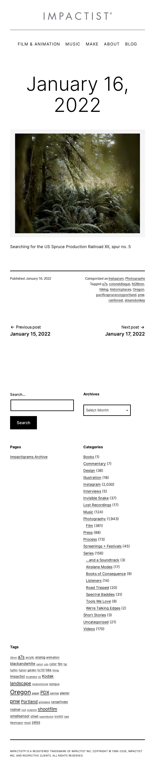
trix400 (58, 716)
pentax (54, 693)
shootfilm (47, 709)
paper (35, 693)
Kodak (48, 676)
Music (88, 512)
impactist (17, 676)
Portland (29, 701)
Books (88, 457)
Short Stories (94, 615)
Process (90, 539)
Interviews (92, 491)
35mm (13, 657)
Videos (89, 629)
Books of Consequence (106, 574)
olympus (54, 683)
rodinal (15, 709)
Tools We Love (98, 601)
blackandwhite (22, 663)
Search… (17, 394)
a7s (104, 284)
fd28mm (138, 284)
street (34, 716)
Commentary (94, 464)
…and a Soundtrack (102, 560)
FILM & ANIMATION (39, 44)
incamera (31, 676)
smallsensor (19, 716)
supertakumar (46, 716)
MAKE (92, 44)
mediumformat (40, 684)
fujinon (22, 670)
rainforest (116, 300)
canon (39, 664)
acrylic (30, 657)
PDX (44, 692)
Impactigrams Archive (28, 457)
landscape (20, 683)
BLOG (131, 44)
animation (52, 657)
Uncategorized (96, 622)
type (66, 716)
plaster (64, 693)
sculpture (32, 709)
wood (27, 722)
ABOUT (112, 44)
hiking (103, 289)
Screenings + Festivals (102, 546)
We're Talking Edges (103, 608)
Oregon (138, 289)
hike (48, 670)
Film (89, 526)
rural (23, 710)
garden (31, 670)
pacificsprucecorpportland (116, 295)
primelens (44, 702)
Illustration (92, 477)
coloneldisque (119, 284)
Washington (16, 722)
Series (88, 553)
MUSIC (73, 44)
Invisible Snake (96, 498)
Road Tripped (97, 587)
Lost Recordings (97, 505)
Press (88, 532)
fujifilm (14, 670)
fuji (65, 664)
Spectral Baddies (100, 594)
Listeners (94, 580)
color (53, 664)
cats (46, 664)
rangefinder (59, 702)
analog (40, 657)
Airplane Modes (99, 567)
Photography (135, 278)
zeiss (36, 722)
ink (39, 676)
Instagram (116, 278)
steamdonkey (135, 300)
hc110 (41, 670)
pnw (141, 295)
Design (89, 470)
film (60, 664)
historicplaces (120, 289)
